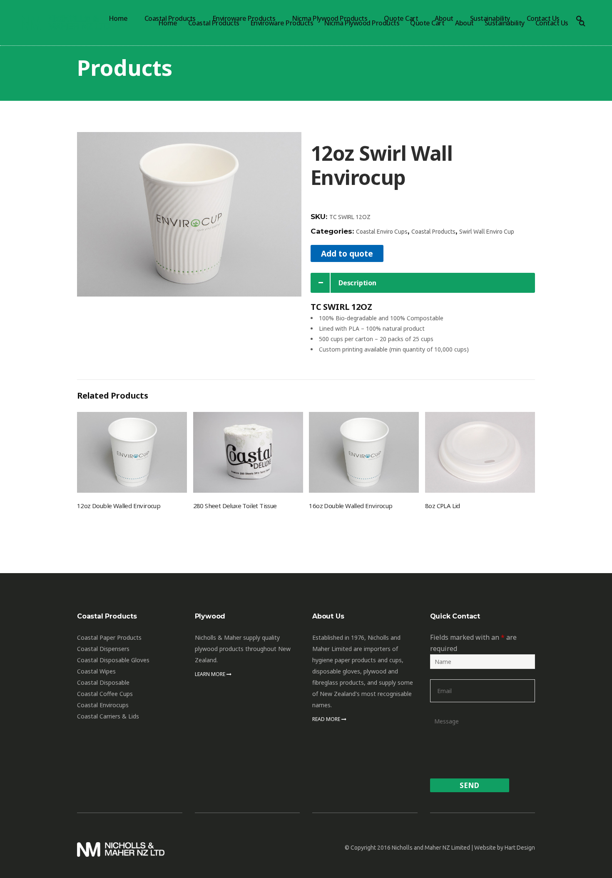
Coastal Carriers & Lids (108, 716)
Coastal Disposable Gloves (113, 660)
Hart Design (520, 847)
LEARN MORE (210, 674)
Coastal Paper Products (109, 637)
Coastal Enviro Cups (382, 231)
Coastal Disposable (103, 682)
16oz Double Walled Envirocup (350, 505)
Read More (326, 719)
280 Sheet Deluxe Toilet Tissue (235, 505)
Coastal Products (433, 231)
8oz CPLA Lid (442, 505)
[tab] (423, 283)
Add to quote (347, 253)
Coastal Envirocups (103, 705)
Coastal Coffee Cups (105, 694)
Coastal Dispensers (103, 649)
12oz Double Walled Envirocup (118, 505)
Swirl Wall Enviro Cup (486, 231)
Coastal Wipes (96, 671)
